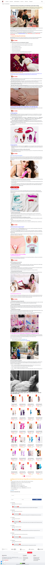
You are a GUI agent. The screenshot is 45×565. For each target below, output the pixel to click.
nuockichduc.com (24, 339)
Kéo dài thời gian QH (16, 1)
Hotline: (5, 560)
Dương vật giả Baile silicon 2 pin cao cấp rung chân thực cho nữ (39, 418)
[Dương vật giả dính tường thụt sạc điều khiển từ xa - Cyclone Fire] (22, 439)
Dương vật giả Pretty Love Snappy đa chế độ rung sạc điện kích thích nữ (14, 459)
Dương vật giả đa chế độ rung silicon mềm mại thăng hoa (30, 472)
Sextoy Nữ (7, 1)
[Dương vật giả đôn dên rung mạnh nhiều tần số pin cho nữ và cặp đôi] (14, 426)
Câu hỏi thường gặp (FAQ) (37, 559)
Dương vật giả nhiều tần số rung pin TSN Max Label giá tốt (30, 432)
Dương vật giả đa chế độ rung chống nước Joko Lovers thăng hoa (31, 418)
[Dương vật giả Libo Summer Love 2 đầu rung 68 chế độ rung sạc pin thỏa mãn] (39, 439)
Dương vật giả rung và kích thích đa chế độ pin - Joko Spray (39, 472)
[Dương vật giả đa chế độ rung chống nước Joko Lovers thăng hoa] (30, 412)
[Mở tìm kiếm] (42, 1)
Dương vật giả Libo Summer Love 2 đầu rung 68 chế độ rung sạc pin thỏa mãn (39, 445)
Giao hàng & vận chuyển (36, 557)
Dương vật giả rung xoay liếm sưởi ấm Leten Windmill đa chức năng (14, 445)
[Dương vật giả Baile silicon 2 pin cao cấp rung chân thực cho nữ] (39, 412)
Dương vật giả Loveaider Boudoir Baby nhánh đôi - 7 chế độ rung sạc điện (30, 445)
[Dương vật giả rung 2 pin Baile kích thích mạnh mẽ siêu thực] (22, 399)
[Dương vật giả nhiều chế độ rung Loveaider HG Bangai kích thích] (22, 453)
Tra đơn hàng (29, 552)
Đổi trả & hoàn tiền (36, 560)
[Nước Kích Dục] (3, 1)
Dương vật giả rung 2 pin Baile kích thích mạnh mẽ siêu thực (23, 405)
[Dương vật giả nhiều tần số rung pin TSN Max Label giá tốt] (30, 426)
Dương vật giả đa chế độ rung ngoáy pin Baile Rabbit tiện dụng (39, 432)
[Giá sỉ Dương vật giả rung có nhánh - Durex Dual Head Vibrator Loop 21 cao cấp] (30, 453)
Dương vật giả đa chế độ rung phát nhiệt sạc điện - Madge (14, 418)
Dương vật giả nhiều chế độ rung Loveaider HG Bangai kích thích (22, 459)
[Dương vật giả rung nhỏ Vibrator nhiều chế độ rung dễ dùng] (39, 399)
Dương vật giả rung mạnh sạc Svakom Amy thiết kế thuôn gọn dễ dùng (14, 472)
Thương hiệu (30, 1)
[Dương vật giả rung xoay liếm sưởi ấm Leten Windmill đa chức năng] (14, 439)
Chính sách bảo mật (25, 558)
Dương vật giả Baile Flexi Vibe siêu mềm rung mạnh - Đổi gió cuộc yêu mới (39, 459)
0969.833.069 (22, 340)
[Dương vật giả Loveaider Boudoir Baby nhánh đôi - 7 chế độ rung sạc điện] (30, 439)
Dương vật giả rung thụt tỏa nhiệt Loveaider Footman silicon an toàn (14, 405)
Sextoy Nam (11, 1)
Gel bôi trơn (26, 1)
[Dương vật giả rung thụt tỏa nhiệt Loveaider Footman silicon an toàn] (14, 399)
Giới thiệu (24, 559)
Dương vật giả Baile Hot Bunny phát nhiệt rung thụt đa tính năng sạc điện (31, 405)
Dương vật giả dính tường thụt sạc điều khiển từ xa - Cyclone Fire (22, 445)
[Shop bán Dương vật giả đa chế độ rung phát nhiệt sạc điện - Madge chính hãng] (14, 412)
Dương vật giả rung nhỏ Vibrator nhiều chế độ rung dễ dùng (39, 405)
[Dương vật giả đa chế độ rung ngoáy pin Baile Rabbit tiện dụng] (39, 426)
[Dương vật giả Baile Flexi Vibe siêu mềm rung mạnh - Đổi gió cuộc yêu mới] (39, 453)
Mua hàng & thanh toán (36, 558)
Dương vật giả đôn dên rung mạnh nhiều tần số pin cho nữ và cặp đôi (14, 432)
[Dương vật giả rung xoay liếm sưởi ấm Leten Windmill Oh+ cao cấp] (22, 426)
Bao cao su (22, 1)
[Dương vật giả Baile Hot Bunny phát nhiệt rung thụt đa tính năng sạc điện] (30, 399)
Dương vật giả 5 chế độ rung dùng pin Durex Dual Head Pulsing (22, 418)
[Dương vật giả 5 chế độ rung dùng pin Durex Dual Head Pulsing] (22, 412)
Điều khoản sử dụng (25, 557)
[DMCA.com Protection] (22, 563)
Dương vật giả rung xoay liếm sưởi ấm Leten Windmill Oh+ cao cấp (22, 432)
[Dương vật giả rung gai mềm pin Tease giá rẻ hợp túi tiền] (22, 466)
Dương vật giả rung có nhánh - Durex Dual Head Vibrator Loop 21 (31, 459)
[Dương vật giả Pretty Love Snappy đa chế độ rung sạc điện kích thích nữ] (14, 453)
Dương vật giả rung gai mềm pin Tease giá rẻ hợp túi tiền (22, 472)
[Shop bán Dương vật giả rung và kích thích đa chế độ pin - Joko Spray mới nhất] (39, 466)
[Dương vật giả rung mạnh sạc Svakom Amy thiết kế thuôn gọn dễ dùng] (14, 466)
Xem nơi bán (12, 490)
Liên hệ (24, 560)
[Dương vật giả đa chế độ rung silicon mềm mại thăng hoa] (30, 466)
